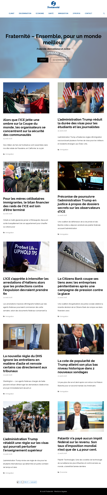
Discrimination (25, 13)
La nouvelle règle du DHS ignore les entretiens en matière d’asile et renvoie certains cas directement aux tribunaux (25, 363)
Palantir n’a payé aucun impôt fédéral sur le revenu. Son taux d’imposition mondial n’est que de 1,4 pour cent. (80, 443)
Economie (40, 13)
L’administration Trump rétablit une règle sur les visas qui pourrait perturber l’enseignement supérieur (25, 444)
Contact (88, 13)
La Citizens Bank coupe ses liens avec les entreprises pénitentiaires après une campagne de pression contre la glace (80, 286)
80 (26, 482)
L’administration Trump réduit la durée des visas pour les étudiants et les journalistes (80, 123)
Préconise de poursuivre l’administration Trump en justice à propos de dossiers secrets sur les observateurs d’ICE (79, 204)
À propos (76, 13)
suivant (32, 482)
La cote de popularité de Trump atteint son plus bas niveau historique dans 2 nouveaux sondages (78, 366)
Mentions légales (60, 491)
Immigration (63, 13)
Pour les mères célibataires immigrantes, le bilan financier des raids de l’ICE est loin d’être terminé (26, 204)
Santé (51, 13)
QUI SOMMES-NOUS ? (60, 60)
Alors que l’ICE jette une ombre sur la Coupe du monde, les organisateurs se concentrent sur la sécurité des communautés (24, 127)
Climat (11, 13)
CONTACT (42, 60)
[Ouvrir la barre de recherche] (104, 13)
